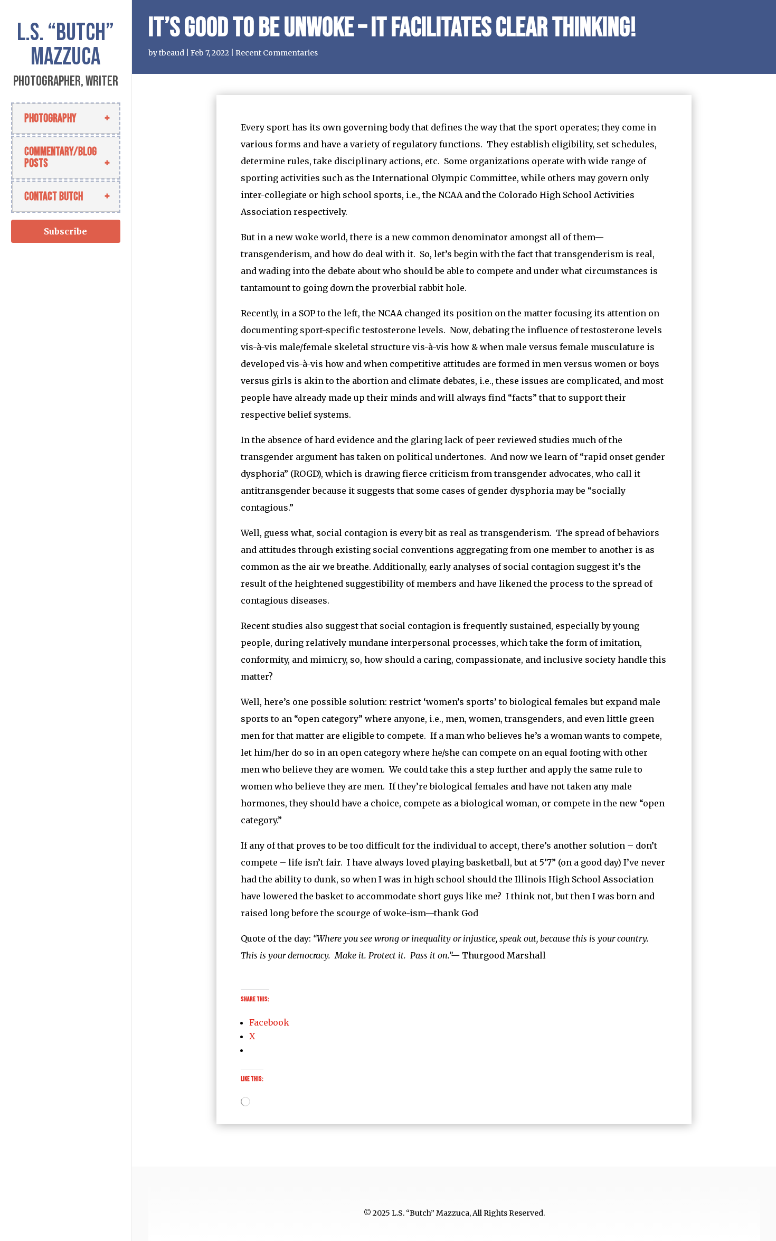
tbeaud (171, 53)
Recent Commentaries (276, 53)
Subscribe (65, 231)
